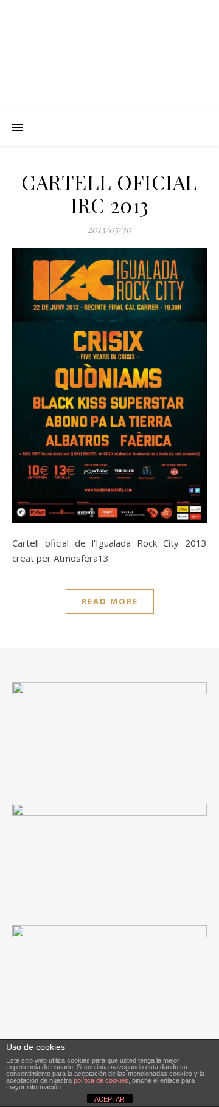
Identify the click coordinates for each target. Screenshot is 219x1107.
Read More (110, 601)
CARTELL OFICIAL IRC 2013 (109, 193)
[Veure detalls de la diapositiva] (109, 852)
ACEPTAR (109, 1099)
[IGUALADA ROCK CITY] (109, 54)
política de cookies (101, 1080)
